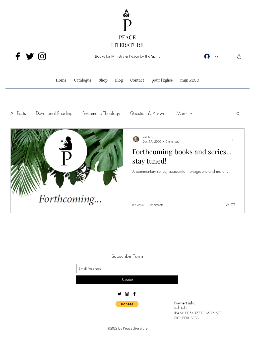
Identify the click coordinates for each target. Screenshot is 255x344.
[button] (239, 56)
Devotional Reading (54, 113)
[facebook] (134, 293)
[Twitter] (30, 56)
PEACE (127, 37)
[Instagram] (42, 56)
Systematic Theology (101, 113)
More (182, 113)
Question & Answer (148, 113)
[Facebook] (17, 56)
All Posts (18, 113)
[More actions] (235, 139)
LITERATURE (127, 45)
